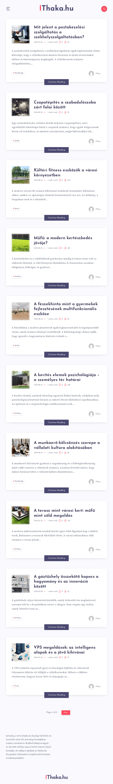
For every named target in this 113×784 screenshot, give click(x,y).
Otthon (18, 276)
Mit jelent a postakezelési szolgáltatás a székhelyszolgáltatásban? (59, 32)
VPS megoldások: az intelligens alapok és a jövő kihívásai (64, 650)
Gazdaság (19, 73)
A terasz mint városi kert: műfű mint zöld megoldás (64, 513)
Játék (17, 141)
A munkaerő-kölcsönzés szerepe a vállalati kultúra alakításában (67, 445)
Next (66, 712)
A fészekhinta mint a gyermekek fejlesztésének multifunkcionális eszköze (66, 309)
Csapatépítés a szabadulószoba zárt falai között (65, 105)
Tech (17, 686)
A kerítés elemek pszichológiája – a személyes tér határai (66, 377)
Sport (17, 208)
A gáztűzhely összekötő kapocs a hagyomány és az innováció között (66, 582)
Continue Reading (56, 82)
